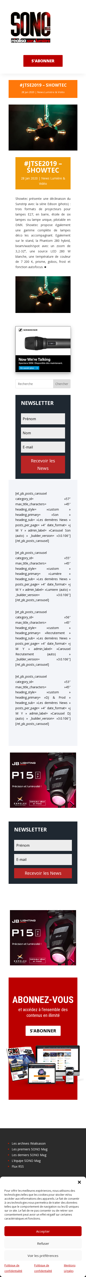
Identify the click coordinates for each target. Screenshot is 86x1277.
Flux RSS (18, 1166)
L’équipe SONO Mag (26, 1161)
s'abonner (43, 60)
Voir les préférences (43, 1255)
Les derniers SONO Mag (29, 1155)
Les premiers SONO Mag (29, 1149)
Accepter (43, 1231)
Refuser (43, 1243)
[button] (79, 1182)
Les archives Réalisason (29, 1143)
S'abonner (43, 1031)
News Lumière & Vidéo (51, 92)
